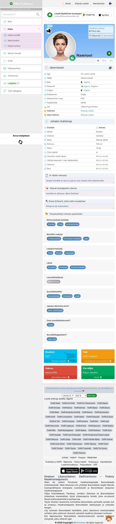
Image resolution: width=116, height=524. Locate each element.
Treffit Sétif (76, 439)
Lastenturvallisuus (69, 464)
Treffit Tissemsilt (84, 448)
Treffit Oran (107, 430)
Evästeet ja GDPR (54, 462)
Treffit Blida (54, 412)
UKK (95, 464)
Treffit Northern (94, 430)
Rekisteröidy (99, 3)
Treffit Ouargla (55, 435)
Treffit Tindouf (57, 448)
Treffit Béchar (79, 408)
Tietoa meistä (80, 462)
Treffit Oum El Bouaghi (71, 435)
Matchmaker (13, 40)
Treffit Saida (65, 439)
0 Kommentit (107, 35)
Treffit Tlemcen (79, 453)
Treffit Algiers (102, 403)
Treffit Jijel (104, 421)
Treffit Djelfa (79, 417)
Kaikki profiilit (14, 35)
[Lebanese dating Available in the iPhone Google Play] (89, 469)
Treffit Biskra (105, 408)
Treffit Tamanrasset (74, 444)
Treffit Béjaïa (92, 408)
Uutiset (65, 457)
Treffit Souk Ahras (57, 444)
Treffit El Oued (107, 417)
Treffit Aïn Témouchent (86, 403)
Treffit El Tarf (55, 421)
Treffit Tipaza (70, 448)
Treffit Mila (51, 430)
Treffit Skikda (107, 439)
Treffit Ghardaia (68, 421)
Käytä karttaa (14, 46)
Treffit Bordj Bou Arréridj (70, 412)
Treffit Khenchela (52, 426)
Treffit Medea (108, 426)
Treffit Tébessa (90, 444)
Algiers (87, 86)
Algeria (87, 82)
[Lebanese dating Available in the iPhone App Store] (70, 469)
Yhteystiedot (85, 464)
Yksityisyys (93, 462)
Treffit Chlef (50, 417)
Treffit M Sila (81, 426)
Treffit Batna (67, 408)
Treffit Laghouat (67, 426)
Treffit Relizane (52, 439)
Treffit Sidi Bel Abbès (91, 439)
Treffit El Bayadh (92, 417)
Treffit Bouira (87, 412)
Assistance (109, 518)
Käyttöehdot (106, 462)
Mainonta (68, 462)
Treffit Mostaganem (65, 430)
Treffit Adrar (55, 403)
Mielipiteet (92, 457)
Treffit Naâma (80, 430)
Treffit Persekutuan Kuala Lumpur (96, 435)
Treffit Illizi (94, 421)
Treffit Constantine (64, 417)
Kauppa (81, 457)
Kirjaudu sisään (82, 3)
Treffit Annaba (54, 408)
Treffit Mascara (94, 426)
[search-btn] (38, 14)
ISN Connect (79, 522)
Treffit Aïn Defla (68, 403)
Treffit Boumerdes (102, 412)
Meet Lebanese (23, 3)
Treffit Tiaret (103, 444)
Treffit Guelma (82, 421)
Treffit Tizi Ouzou (100, 448)
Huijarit (73, 457)
